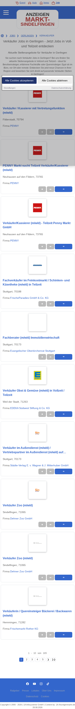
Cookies (45, 696)
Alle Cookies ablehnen (55, 80)
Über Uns (46, 690)
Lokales (35, 690)
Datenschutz (32, 696)
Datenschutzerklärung (61, 88)
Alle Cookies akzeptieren (19, 80)
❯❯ (54, 659)
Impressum (59, 690)
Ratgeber (14, 690)
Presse (25, 690)
